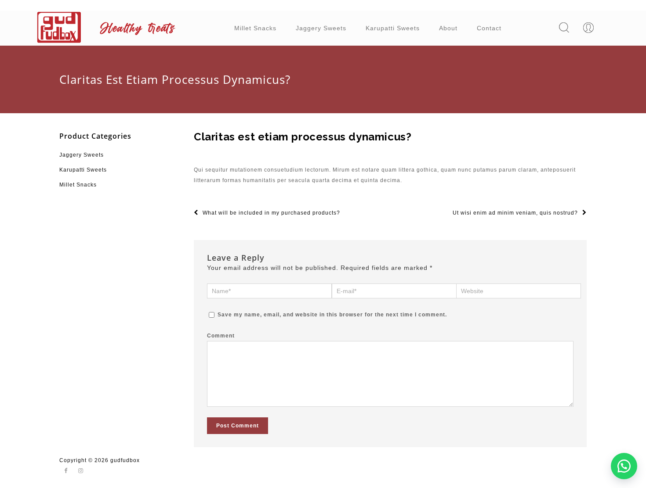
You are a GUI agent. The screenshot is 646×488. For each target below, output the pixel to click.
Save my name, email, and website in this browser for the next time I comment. (332, 315)
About (448, 28)
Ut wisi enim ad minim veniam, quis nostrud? (515, 213)
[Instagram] (81, 471)
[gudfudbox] (109, 27)
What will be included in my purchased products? (271, 213)
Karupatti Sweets (393, 28)
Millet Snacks (255, 28)
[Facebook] (66, 471)
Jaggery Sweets (321, 28)
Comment (221, 336)
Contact (489, 28)
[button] (624, 466)
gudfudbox (125, 460)
